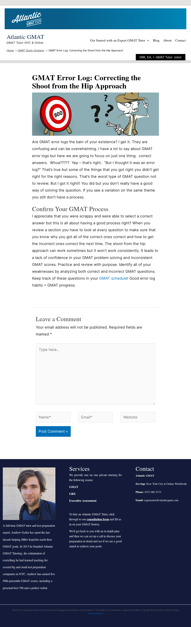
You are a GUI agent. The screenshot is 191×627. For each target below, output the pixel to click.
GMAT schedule (113, 278)
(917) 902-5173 (153, 492)
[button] (147, 40)
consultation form (98, 519)
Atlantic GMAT (25, 37)
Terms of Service (95, 613)
